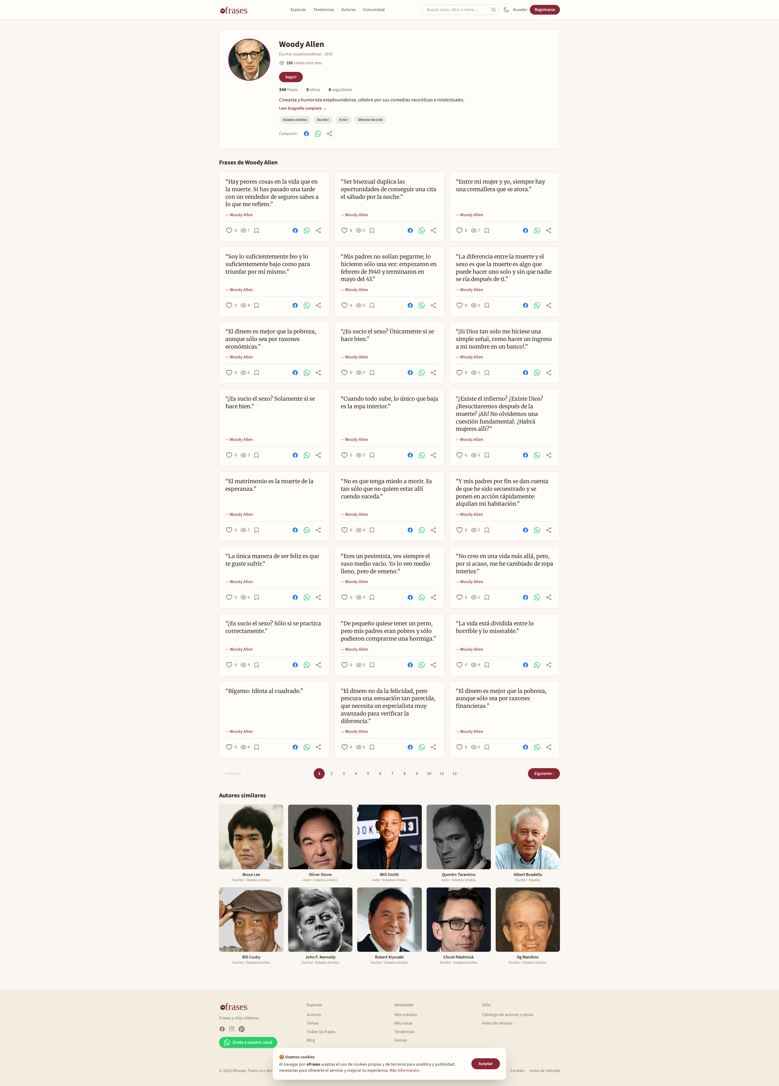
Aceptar (486, 1064)
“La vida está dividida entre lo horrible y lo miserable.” (495, 627)
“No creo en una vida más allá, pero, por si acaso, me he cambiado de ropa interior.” (504, 564)
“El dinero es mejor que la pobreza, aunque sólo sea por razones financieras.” (501, 698)
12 (454, 774)
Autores (348, 10)
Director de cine (370, 119)
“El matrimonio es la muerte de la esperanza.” (269, 485)
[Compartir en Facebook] (306, 134)
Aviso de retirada (497, 1023)
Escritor (323, 119)
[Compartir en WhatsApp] (318, 134)
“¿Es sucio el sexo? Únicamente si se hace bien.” (387, 335)
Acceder (520, 10)
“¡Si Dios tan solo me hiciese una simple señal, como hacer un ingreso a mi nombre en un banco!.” (504, 339)
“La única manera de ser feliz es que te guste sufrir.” (272, 560)
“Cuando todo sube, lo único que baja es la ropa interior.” (389, 402)
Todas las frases (321, 1032)
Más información (404, 1070)
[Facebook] (222, 1029)
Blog (311, 1040)
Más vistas (403, 1023)
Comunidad (374, 10)
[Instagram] (232, 1029)
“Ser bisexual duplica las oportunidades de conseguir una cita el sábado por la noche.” (388, 189)
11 (442, 774)
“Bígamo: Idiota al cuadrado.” (264, 690)
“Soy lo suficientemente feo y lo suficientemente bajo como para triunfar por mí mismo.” (267, 264)
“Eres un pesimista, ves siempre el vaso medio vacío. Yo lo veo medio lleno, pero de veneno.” (385, 564)
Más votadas (405, 1015)
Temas (313, 1023)
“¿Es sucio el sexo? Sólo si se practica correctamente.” (273, 627)
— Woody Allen (239, 215)
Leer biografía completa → (303, 108)
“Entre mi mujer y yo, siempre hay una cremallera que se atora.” (500, 185)
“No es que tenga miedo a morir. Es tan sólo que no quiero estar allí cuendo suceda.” (386, 489)
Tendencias (323, 10)
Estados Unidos (295, 119)
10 (429, 774)
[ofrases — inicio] (236, 9)
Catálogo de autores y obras (507, 1015)
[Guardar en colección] (256, 230)
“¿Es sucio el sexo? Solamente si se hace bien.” (270, 402)
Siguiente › (544, 774)
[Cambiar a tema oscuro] (506, 9)
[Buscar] (495, 10)
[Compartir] (329, 134)
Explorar (298, 10)
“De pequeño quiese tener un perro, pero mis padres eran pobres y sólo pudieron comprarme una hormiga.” (388, 631)
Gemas (400, 1040)
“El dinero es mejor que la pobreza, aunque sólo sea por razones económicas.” (270, 339)
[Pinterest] (242, 1029)
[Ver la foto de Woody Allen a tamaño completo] (249, 60)
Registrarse (545, 10)
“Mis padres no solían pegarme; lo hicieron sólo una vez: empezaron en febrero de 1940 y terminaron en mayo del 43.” (389, 268)
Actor (343, 119)
